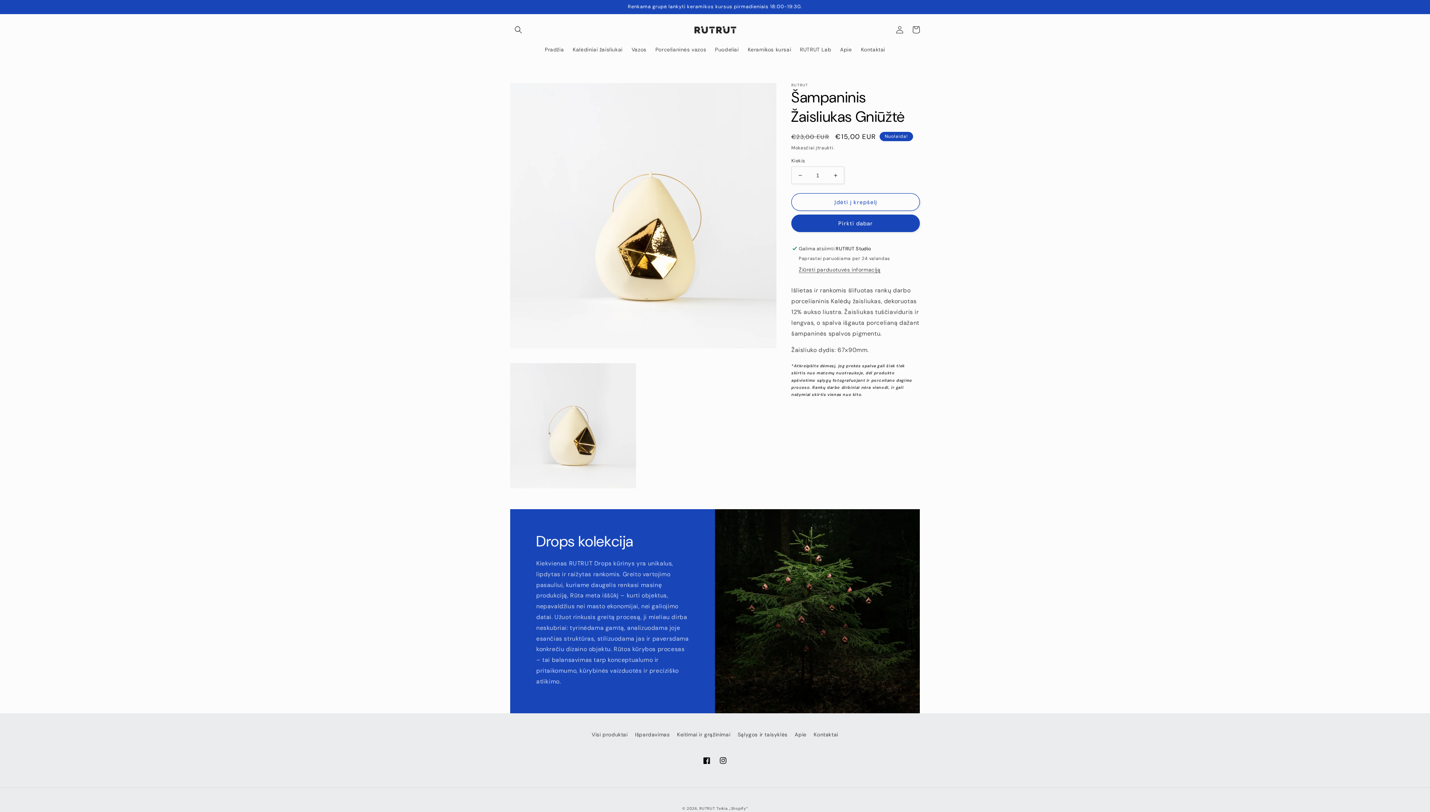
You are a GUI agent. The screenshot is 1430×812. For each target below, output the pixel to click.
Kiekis (798, 161)
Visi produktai (609, 734)
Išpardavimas (652, 734)
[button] (518, 30)
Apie (800, 734)
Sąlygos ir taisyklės (763, 734)
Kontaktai (826, 734)
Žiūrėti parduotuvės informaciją (840, 269)
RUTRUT (707, 808)
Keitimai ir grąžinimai (703, 734)
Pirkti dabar (855, 223)
